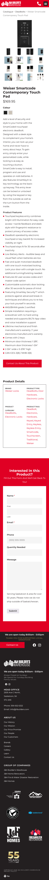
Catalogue (8, 12)
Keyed (30, 420)
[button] (46, 3)
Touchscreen (33, 436)
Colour (6, 107)
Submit (13, 611)
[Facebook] (34, 645)
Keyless (37, 424)
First (9, 506)
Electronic (32, 413)
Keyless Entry (34, 428)
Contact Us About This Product (22, 363)
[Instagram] (39, 645)
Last (8, 517)
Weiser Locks (12, 391)
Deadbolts (20, 12)
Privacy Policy (10, 871)
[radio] (5, 113)
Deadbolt (31, 409)
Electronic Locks (35, 398)
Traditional (32, 439)
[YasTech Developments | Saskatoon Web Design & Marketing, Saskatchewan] (7, 876)
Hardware (32, 417)
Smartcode (32, 432)
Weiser (30, 443)
